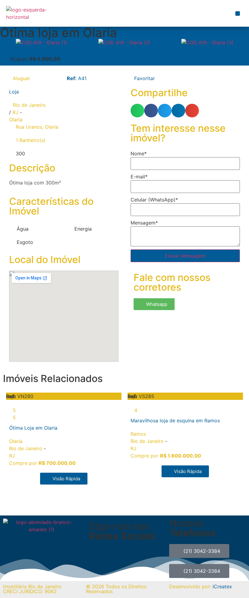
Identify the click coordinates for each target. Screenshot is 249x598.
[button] (237, 13)
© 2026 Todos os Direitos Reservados (116, 588)
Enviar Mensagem (185, 256)
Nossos (192, 528)
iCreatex (222, 586)
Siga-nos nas (122, 531)
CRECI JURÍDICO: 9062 (30, 591)
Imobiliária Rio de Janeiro (32, 586)
